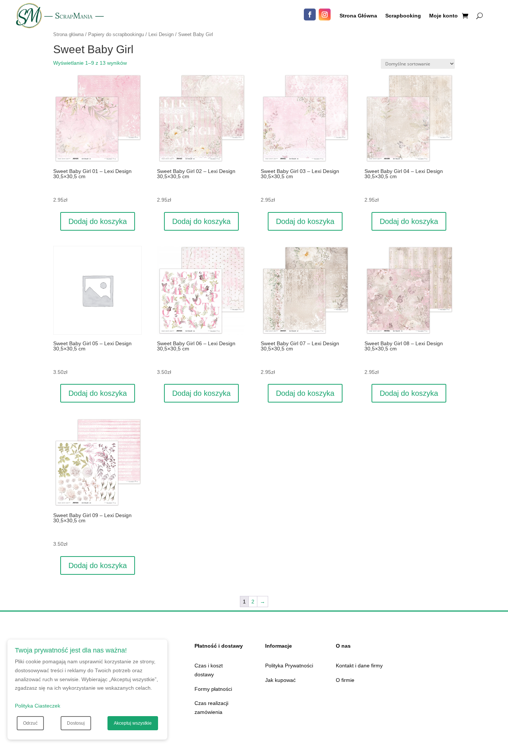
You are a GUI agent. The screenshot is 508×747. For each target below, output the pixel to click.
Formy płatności (213, 689)
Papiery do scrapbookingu (116, 34)
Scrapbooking (403, 16)
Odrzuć (30, 723)
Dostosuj (76, 723)
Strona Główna (358, 16)
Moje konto (443, 16)
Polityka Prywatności (289, 666)
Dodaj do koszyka (97, 221)
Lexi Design (161, 34)
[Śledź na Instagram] (325, 14)
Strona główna (68, 34)
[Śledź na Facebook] (310, 14)
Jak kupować (280, 680)
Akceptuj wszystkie (133, 723)
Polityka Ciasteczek (37, 706)
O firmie (345, 680)
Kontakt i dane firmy (359, 666)
